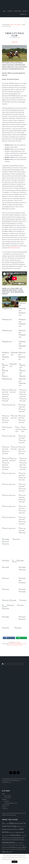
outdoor (13, 845)
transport (7, 849)
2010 (5, 823)
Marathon (21, 839)
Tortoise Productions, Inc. (14, 4)
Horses (14, 643)
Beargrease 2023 (7, 829)
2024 (8, 823)
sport (24, 847)
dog (16, 832)
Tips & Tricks (7, 797)
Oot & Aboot (17, 642)
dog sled (21, 832)
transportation (12, 849)
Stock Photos (5, 805)
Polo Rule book (14, 247)
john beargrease (16, 837)
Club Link (14, 42)
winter (10, 851)
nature (21, 842)
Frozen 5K (7, 835)
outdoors (17, 845)
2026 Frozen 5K (20, 823)
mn (22, 643)
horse (9, 837)
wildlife (7, 851)
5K (3, 823)
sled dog (11, 847)
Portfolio (6, 801)
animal (18, 826)
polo (23, 845)
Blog (3, 794)
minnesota (19, 643)
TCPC (11, 645)
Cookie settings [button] (22, 859)
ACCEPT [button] (15, 861)
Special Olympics (18, 847)
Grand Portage (23, 835)
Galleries (4, 799)
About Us (4, 806)
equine (10, 643)
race (3, 847)
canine (15, 829)
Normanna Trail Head (6, 845)
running (7, 847)
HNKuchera (5, 837)
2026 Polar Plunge (9, 826)
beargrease (23, 826)
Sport (8, 645)
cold (18, 829)
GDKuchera (15, 835)
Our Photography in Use (10, 803)
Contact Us (5, 808)
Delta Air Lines (12, 832)
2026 (11, 823)
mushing (17, 842)
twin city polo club (17, 645)
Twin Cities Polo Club (20, 849)
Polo (25, 643)
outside (20, 845)
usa (3, 851)
